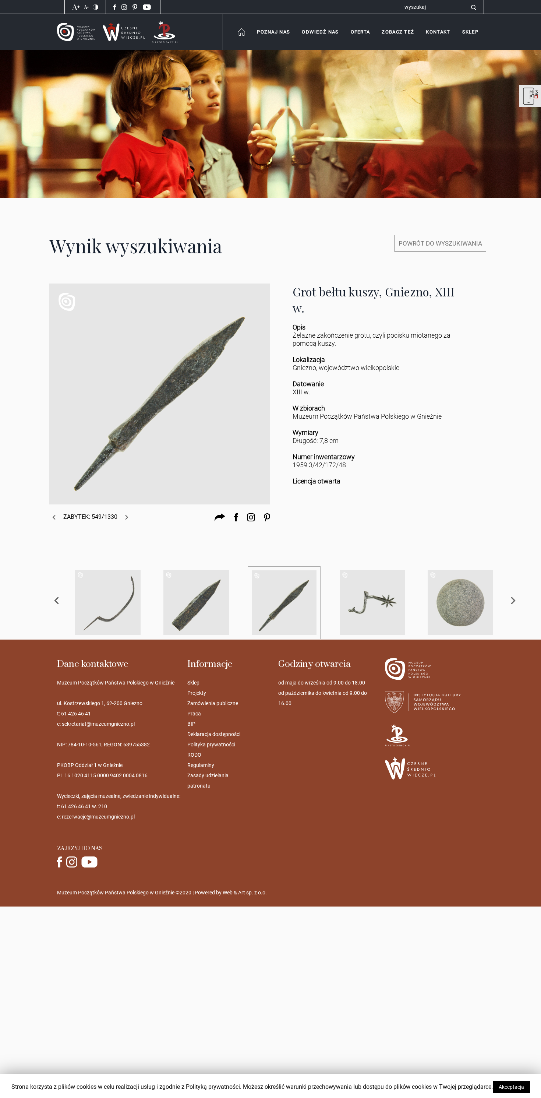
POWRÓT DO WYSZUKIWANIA (440, 243)
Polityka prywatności (211, 744)
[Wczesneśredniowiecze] (124, 31)
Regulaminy (200, 765)
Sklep (193, 683)
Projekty (196, 693)
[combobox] (273, 32)
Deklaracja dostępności (213, 734)
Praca (194, 714)
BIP (191, 724)
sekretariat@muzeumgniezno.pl (98, 724)
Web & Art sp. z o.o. (245, 892)
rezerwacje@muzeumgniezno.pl (98, 817)
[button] (438, 32)
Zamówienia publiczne (212, 703)
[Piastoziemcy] (165, 31)
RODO (194, 755)
